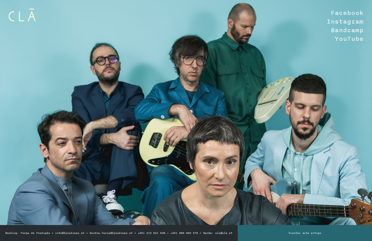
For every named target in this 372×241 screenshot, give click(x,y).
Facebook (347, 12)
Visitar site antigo (304, 233)
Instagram (345, 21)
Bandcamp (347, 30)
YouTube (349, 38)
